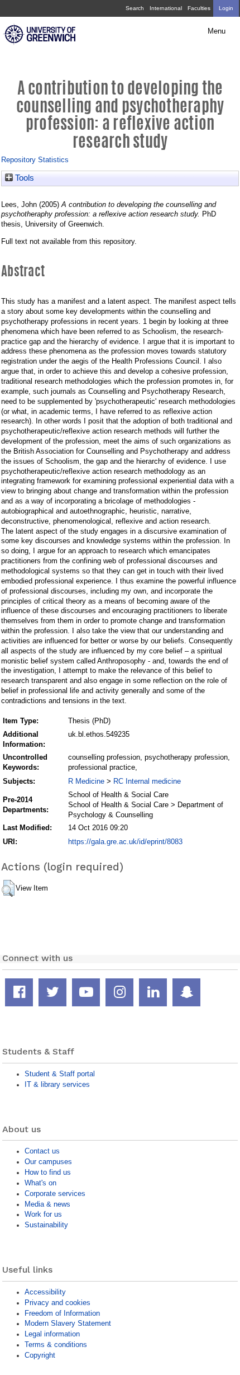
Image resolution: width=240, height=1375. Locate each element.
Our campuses (48, 1161)
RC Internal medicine (147, 781)
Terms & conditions (56, 1344)
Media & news (47, 1204)
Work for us (43, 1214)
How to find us (48, 1172)
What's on (40, 1183)
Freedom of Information (62, 1313)
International (166, 8)
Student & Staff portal (60, 1074)
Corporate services (55, 1193)
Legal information (52, 1334)
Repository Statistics (35, 160)
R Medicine (86, 781)
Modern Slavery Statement (68, 1323)
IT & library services (57, 1084)
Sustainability (46, 1225)
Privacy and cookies (57, 1302)
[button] (8, 888)
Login (226, 8)
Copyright (40, 1355)
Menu (216, 31)
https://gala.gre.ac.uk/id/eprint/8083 (125, 841)
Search (135, 8)
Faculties (199, 8)
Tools (23, 177)
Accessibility (45, 1292)
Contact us (42, 1151)
